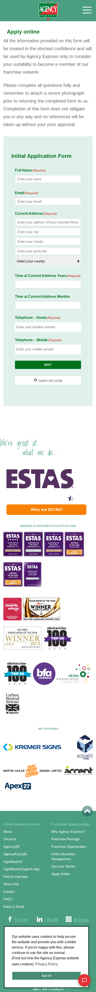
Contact (9, 891)
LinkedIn (51, 920)
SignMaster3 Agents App (21, 869)
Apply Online (60, 874)
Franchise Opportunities (68, 846)
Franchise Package (65, 839)
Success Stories (63, 866)
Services (9, 839)
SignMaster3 (12, 861)
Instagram (81, 920)
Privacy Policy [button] (46, 964)
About (7, 831)
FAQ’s (8, 899)
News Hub (11, 884)
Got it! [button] (46, 975)
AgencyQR (11, 846)
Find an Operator (15, 876)
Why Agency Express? (68, 831)
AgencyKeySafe (15, 854)
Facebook (22, 920)
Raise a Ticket (13, 906)
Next (48, 364)
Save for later (50, 381)
